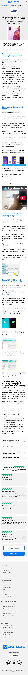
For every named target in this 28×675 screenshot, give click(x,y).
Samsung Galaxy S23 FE (8, 615)
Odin (19, 287)
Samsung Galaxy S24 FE (8, 618)
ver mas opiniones (14, 548)
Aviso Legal (23, 670)
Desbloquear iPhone (7, 627)
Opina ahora (14, 553)
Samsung (12, 5)
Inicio (2, 5)
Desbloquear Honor (7, 637)
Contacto (5, 582)
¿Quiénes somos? (7, 584)
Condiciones (17, 670)
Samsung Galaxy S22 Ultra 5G (10, 611)
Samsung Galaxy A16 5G (8, 604)
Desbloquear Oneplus (8, 634)
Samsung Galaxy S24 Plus (9, 606)
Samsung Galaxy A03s (8, 608)
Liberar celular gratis (7, 625)
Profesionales (6, 591)
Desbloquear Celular (7, 568)
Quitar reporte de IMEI (8, 575)
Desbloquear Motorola (8, 632)
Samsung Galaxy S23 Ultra (9, 613)
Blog (4, 589)
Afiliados (5, 594)
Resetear (7, 5)
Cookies (14, 671)
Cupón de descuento (8, 596)
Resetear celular (7, 572)
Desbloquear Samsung (8, 630)
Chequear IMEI (6, 570)
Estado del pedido (7, 587)
